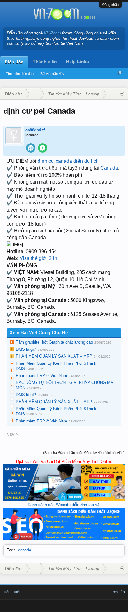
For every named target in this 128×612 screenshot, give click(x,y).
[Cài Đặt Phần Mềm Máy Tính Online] (64, 499)
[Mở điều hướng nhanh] (122, 94)
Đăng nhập (110, 5)
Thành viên (45, 61)
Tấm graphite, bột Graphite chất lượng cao (54, 342)
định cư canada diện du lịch (68, 161)
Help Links (77, 61)
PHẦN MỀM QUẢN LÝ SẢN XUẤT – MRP (54, 356)
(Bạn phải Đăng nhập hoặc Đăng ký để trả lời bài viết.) (84, 452)
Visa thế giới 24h (38, 258)
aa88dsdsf (35, 130)
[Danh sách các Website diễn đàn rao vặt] (64, 538)
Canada (109, 168)
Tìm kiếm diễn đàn (20, 73)
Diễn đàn (14, 61)
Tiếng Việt (11, 592)
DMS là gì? (26, 349)
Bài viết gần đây (52, 73)
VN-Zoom (52, 33)
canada (24, 550)
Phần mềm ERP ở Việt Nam (41, 375)
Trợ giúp (118, 592)
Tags (11, 550)
